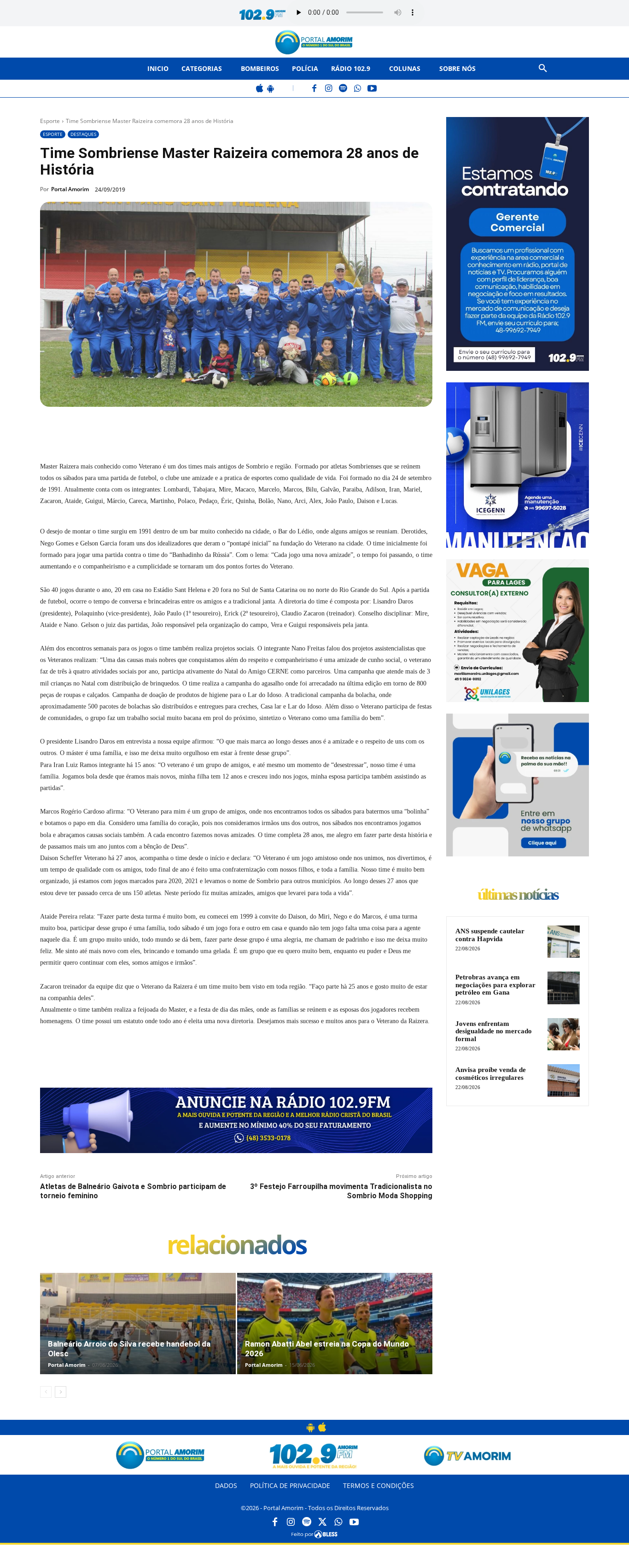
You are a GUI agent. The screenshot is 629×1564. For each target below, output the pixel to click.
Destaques (83, 134)
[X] (144, 428)
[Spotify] (343, 89)
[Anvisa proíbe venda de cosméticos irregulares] (563, 1080)
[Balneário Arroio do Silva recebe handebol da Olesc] (138, 1333)
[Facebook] (315, 89)
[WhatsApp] (357, 89)
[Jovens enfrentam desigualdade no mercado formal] (563, 1034)
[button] (543, 69)
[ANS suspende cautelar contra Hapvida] (563, 942)
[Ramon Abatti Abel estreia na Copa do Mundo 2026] (335, 1333)
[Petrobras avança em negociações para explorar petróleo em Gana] (563, 988)
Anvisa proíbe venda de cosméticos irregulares (490, 1073)
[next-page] (60, 1392)
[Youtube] (354, 1522)
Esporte (50, 121)
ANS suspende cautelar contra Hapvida (489, 935)
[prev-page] (46, 1392)
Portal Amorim (70, 189)
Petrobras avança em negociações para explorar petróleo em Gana (495, 984)
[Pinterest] (165, 428)
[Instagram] (329, 89)
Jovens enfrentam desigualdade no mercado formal (493, 1031)
